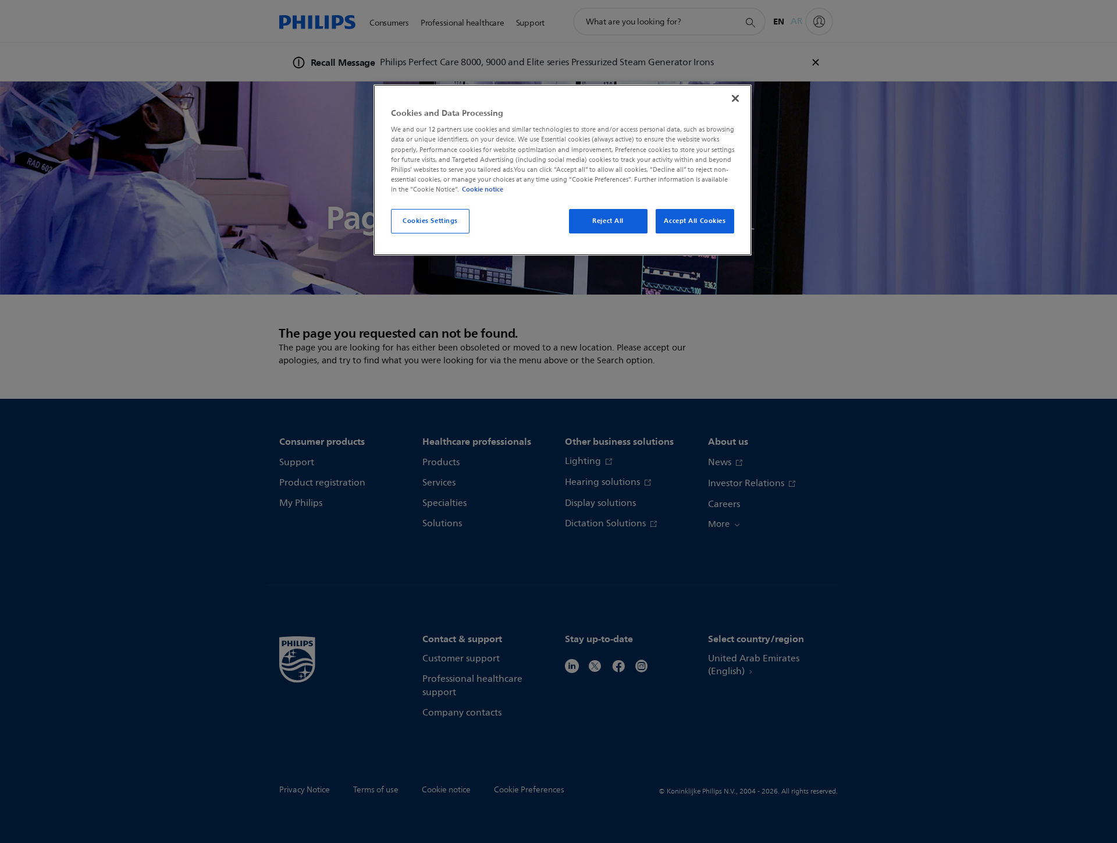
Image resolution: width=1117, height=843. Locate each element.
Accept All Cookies (694, 220)
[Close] (735, 98)
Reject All (608, 220)
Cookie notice (482, 189)
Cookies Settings (430, 220)
